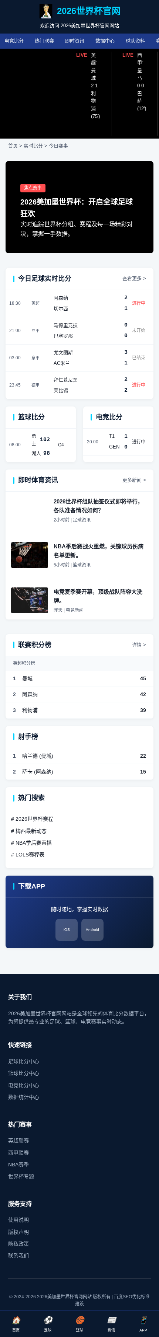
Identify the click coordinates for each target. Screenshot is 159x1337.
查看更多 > (134, 278)
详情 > (139, 644)
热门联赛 (44, 40)
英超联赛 (18, 1141)
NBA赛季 (18, 1164)
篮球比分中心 (23, 1073)
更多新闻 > (134, 480)
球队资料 (135, 40)
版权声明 (18, 1232)
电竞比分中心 (23, 1085)
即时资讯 (74, 40)
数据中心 (105, 40)
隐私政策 (18, 1244)
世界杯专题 (21, 1176)
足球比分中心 (23, 1061)
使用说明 (18, 1220)
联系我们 (18, 1256)
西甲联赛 (18, 1153)
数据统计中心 (23, 1097)
